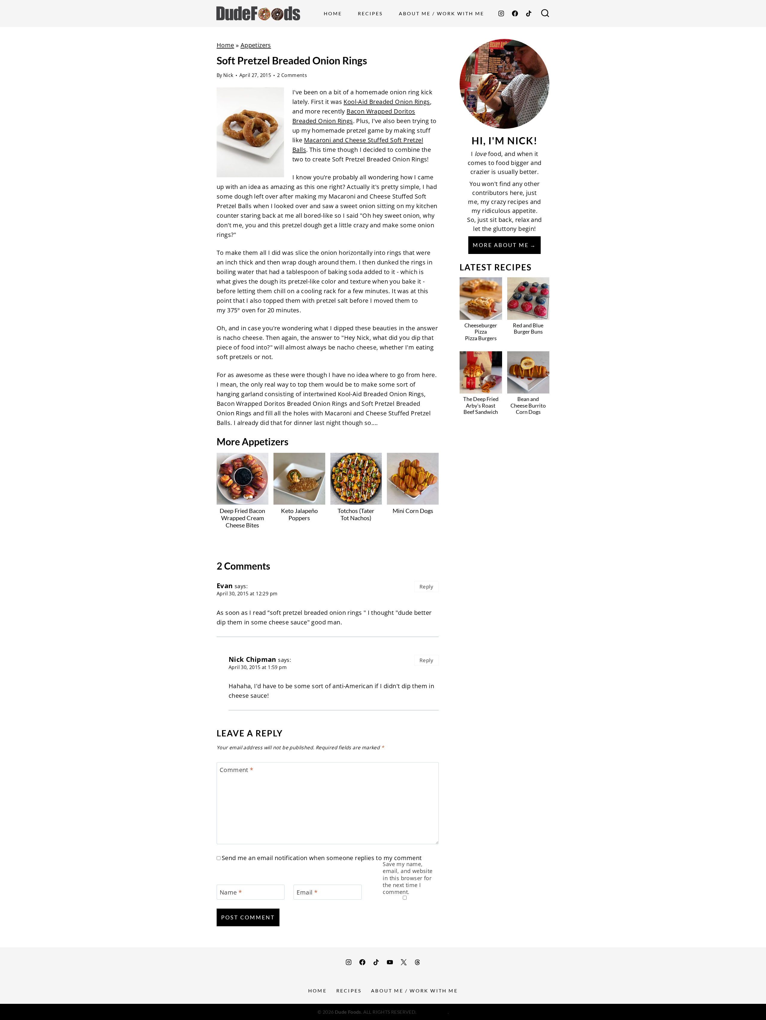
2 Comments (292, 75)
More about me (501, 245)
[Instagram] (501, 13)
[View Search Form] (545, 13)
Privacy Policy (432, 1012)
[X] (404, 962)
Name (231, 892)
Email (307, 892)
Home (333, 13)
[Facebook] (515, 13)
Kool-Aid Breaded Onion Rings (387, 102)
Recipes (370, 13)
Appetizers (256, 45)
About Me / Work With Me (441, 13)
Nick (228, 75)
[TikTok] (529, 13)
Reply (426, 586)
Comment (236, 770)
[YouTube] (390, 962)
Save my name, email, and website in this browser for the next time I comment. (407, 878)
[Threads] (417, 962)
